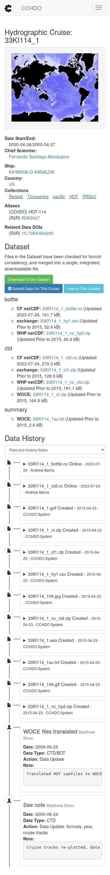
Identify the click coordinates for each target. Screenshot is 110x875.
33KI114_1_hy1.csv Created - (62, 577)
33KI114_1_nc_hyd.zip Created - (57, 709)
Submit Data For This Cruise (35, 288)
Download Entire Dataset (29, 279)
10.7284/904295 (37, 233)
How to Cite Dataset (83, 288)
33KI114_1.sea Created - (61, 643)
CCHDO (31, 8)
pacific (59, 196)
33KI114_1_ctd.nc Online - (61, 489)
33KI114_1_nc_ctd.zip (67, 382)
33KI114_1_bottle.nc (62, 308)
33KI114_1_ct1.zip (58, 370)
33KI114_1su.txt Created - (62, 665)
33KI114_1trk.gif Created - (62, 687)
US (12, 184)
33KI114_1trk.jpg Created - (62, 599)
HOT (73, 196)
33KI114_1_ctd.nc (59, 357)
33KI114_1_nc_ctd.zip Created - (62, 621)
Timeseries (38, 196)
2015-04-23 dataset (62, 533)
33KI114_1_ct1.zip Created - (61, 555)
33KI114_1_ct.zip (49, 394)
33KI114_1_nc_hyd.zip (68, 333)
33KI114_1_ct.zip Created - (62, 533)
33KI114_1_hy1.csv (59, 321)
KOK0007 (31, 218)
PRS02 (89, 196)
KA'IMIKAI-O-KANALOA (31, 172)
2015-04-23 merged (62, 511)
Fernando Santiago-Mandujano (39, 156)
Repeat (16, 196)
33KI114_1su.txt (48, 419)
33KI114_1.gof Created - (61, 511)
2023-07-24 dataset (62, 467)
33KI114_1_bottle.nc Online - (62, 467)
